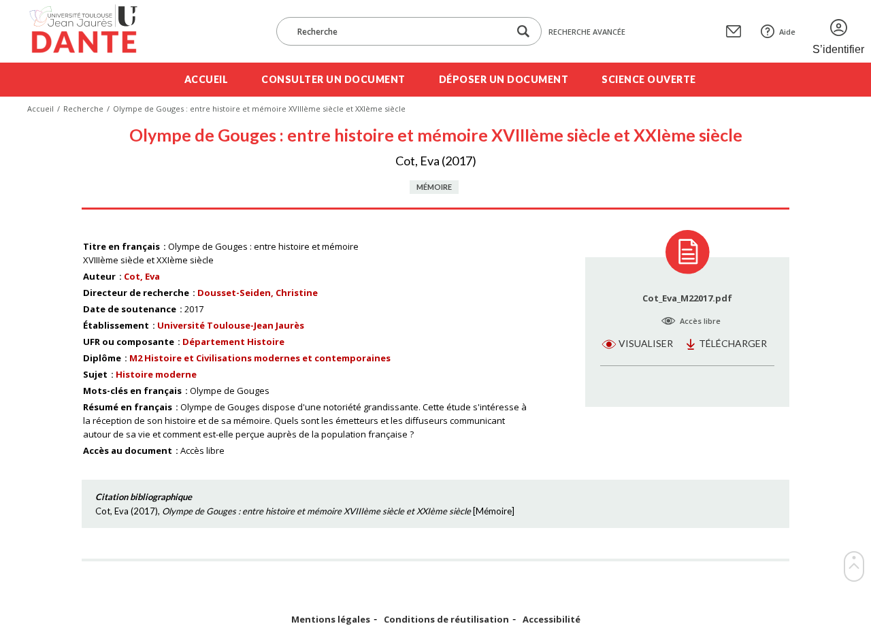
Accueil (206, 79)
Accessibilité (551, 619)
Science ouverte (649, 79)
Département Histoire (233, 341)
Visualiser (646, 343)
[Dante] (92, 31)
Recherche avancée (586, 32)
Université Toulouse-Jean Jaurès (230, 325)
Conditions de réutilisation (446, 619)
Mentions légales (330, 619)
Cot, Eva (142, 276)
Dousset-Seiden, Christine (257, 292)
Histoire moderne (156, 374)
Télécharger (733, 343)
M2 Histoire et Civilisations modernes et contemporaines (260, 358)
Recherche (83, 108)
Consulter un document (333, 79)
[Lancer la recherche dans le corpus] (523, 31)
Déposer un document (504, 79)
